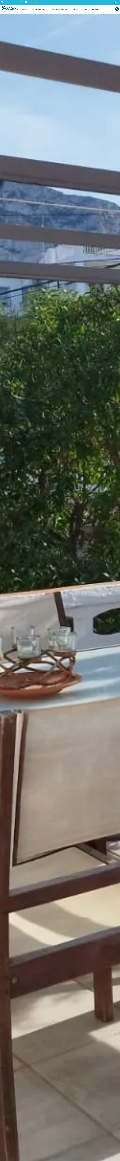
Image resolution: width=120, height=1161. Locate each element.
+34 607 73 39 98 (34, 2)
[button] (8, 588)
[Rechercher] (117, 9)
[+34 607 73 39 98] (26, 2)
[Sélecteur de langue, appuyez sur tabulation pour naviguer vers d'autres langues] (116, 2)
